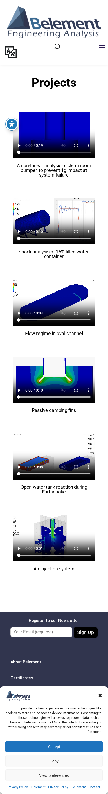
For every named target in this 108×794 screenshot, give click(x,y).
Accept (54, 746)
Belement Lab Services (49, 67)
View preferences (54, 775)
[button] (100, 695)
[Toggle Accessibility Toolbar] (12, 124)
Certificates (81, 67)
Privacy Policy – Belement (27, 787)
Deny (54, 761)
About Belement (22, 67)
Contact (94, 787)
